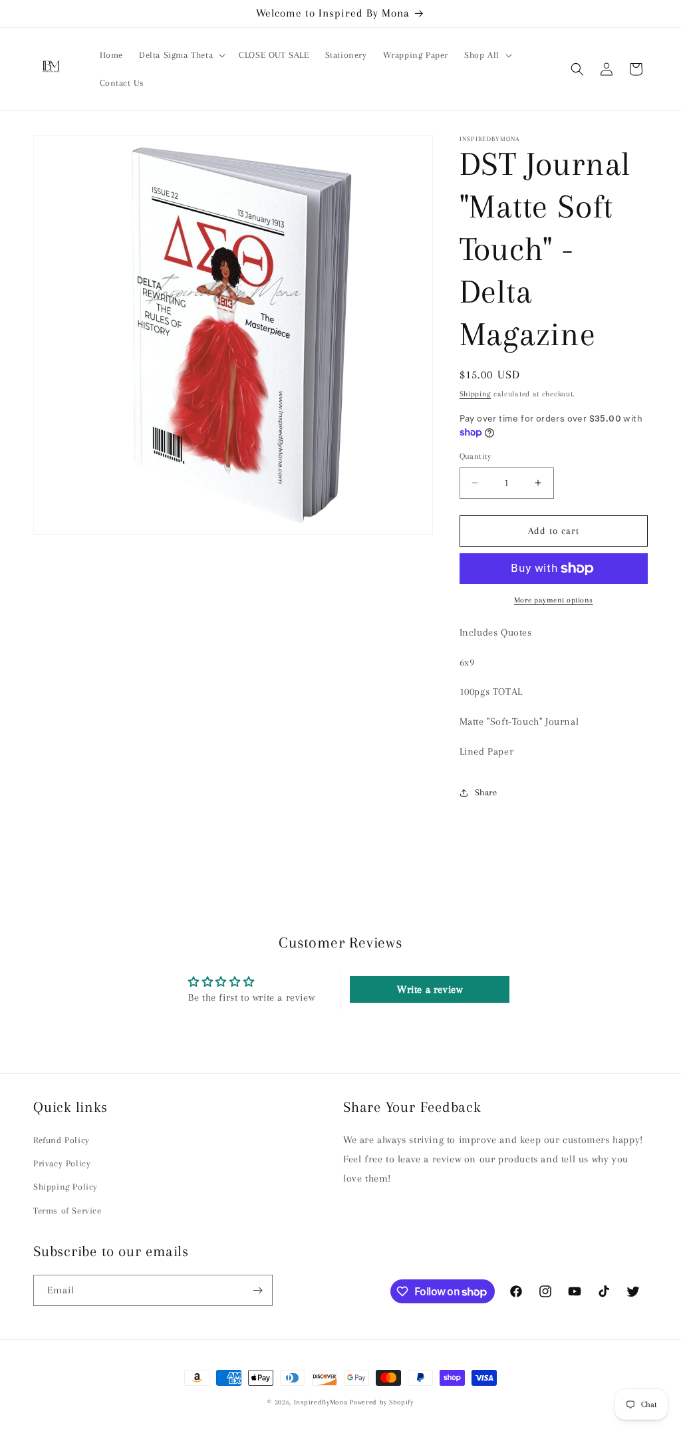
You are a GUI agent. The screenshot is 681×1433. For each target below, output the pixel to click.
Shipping (475, 394)
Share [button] (486, 792)
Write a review (429, 989)
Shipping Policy (65, 1187)
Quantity (475, 456)
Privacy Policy (61, 1163)
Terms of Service (67, 1211)
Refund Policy (61, 1140)
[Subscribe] (257, 1290)
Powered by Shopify (382, 1402)
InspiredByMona (321, 1402)
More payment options (553, 600)
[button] (181, 55)
